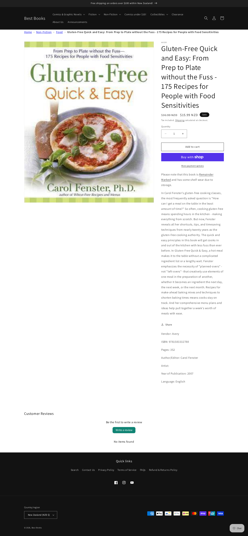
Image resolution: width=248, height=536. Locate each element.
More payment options (192, 165)
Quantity (165, 126)
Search (75, 470)
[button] (68, 14)
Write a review (124, 430)
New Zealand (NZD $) (39, 514)
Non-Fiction (44, 32)
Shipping (179, 120)
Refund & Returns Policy (163, 470)
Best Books (37, 527)
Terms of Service (127, 470)
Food (59, 32)
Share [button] (168, 324)
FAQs (143, 470)
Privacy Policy (106, 470)
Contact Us (88, 470)
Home (28, 32)
